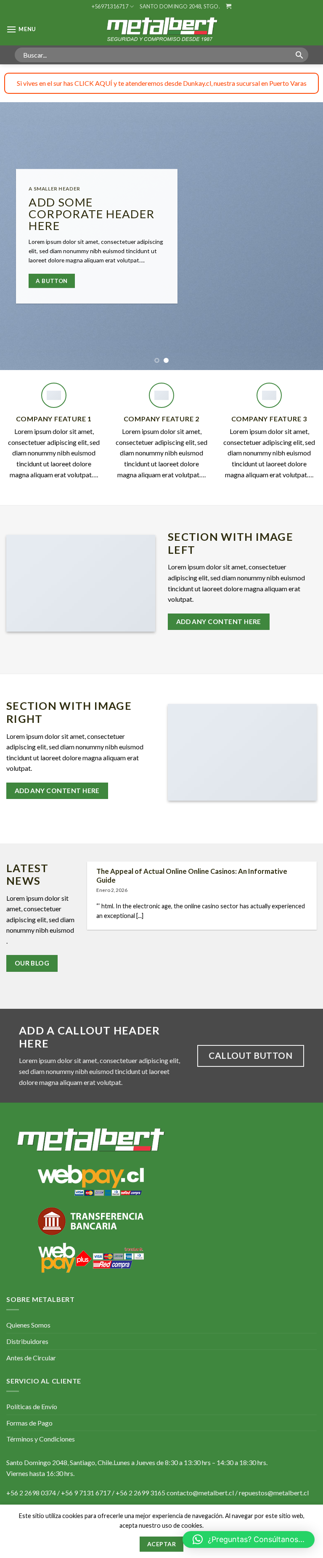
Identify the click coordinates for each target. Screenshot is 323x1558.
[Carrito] (228, 6)
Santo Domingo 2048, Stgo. (180, 6)
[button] (249, 1539)
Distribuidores (27, 1341)
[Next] (305, 236)
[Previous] (17, 236)
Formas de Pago (29, 1423)
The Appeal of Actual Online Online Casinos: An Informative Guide (191, 876)
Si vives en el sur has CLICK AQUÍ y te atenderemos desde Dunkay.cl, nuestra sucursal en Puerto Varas (162, 83)
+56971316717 (110, 6)
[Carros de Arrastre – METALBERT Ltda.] (161, 29)
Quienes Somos (28, 1325)
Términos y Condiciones (40, 1439)
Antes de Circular (31, 1358)
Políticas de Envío (31, 1406)
